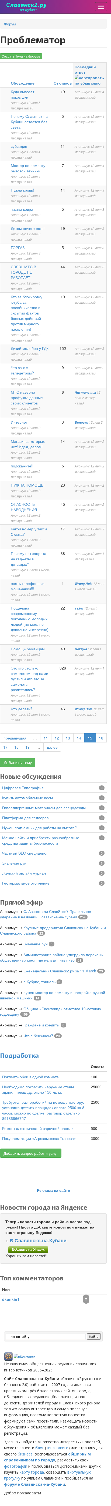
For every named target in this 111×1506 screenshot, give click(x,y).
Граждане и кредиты (41, 1025)
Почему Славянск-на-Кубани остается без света (30, 121)
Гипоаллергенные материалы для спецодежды (44, 807)
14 (79, 738)
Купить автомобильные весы (27, 797)
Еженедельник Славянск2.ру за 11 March (59, 970)
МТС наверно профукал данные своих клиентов (27, 397)
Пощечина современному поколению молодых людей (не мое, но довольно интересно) (29, 618)
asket (79, 608)
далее (52, 747)
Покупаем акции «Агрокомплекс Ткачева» (39, 1138)
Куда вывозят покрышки (22, 94)
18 (16, 747)
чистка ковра (22, 209)
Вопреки (81, 422)
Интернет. (20, 422)
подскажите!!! (22, 465)
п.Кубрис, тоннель (39, 981)
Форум (10, 23)
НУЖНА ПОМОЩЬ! (27, 485)
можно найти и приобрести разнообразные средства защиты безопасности (40, 840)
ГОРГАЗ (18, 247)
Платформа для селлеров (25, 817)
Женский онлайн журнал (24, 873)
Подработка (19, 1055)
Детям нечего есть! (27, 228)
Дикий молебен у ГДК (29, 348)
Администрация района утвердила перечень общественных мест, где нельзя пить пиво (51, 957)
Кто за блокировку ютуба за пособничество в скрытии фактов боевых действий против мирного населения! (26, 313)
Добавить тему (18, 762)
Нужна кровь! (22, 190)
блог (39, 1447)
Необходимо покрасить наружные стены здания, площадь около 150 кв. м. (38, 1089)
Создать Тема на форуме (21, 56)
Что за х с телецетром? (22, 370)
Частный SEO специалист (25, 853)
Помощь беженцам (28, 648)
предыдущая (15, 738)
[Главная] (26, 7)
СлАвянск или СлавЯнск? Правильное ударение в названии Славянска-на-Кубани (45, 914)
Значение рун (14, 863)
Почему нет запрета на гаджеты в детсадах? (28, 559)
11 (46, 738)
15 (90, 738)
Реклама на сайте (53, 1190)
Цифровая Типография (23, 787)
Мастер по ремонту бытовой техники (28, 168)
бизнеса (25, 1454)
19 (27, 747)
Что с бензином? (38, 1035)
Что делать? (21, 708)
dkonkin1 (10, 1299)
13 (68, 738)
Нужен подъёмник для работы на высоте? (39, 827)
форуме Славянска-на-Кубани (34, 1484)
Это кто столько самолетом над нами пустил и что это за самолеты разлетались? (29, 678)
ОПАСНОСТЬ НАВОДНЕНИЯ (24, 506)
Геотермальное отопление (26, 883)
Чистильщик (85, 392)
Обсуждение (22, 83)
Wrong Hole (83, 583)
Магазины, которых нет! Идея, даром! (28, 444)
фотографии (15, 1466)
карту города (32, 1472)
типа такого (57, 1447)
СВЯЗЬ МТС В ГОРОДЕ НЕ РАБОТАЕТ (23, 272)
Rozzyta (81, 649)
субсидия (19, 146)
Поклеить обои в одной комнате (30, 1076)
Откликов (63, 83)
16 (101, 738)
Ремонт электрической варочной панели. (38, 1128)
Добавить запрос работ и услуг (31, 1153)
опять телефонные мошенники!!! (27, 586)
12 (57, 738)
